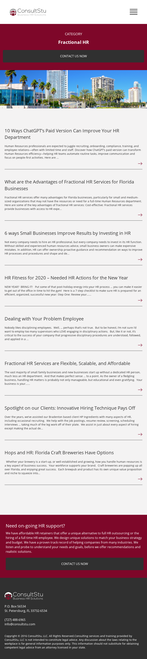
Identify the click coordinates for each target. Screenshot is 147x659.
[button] (133, 11)
